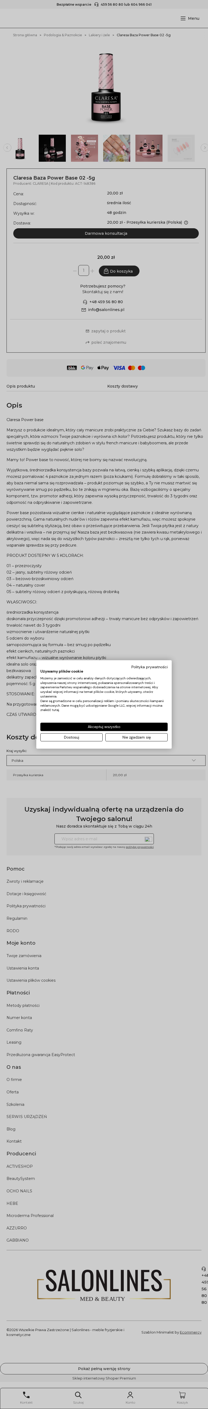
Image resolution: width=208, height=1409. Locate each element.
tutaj (55, 710)
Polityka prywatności (149, 666)
